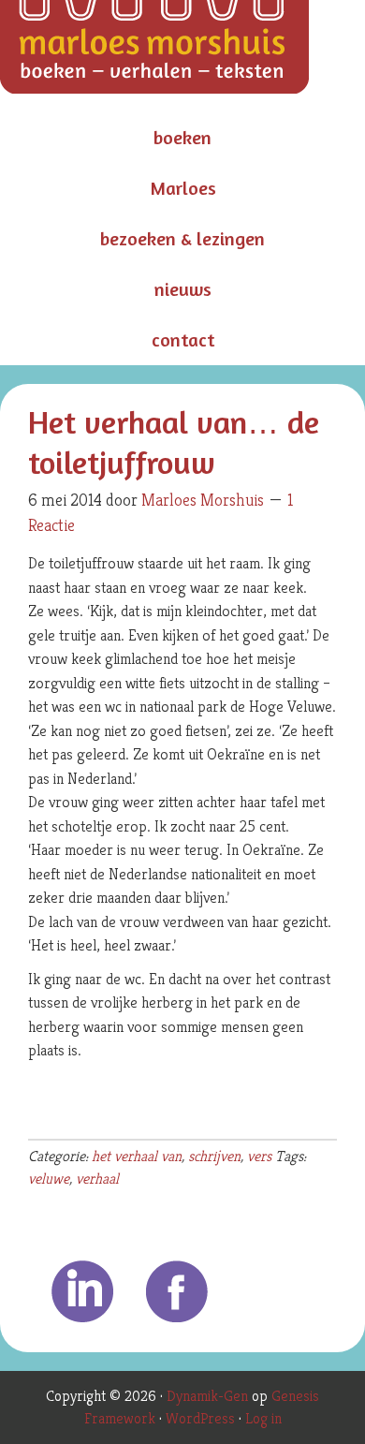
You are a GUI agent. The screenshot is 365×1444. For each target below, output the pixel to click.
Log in (263, 1418)
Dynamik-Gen (207, 1396)
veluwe (48, 1178)
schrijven (214, 1156)
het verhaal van (137, 1156)
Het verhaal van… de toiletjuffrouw (173, 442)
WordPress (200, 1418)
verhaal (97, 1178)
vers (259, 1156)
